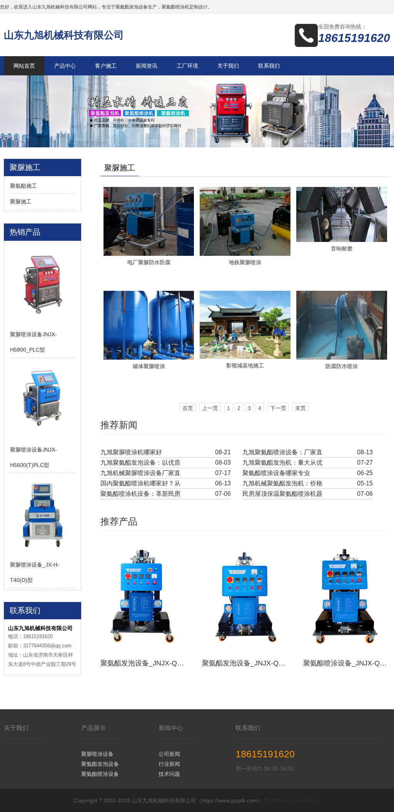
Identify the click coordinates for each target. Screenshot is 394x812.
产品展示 (93, 728)
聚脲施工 (21, 201)
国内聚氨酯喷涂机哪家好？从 (140, 483)
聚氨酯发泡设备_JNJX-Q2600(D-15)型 (245, 663)
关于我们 (228, 66)
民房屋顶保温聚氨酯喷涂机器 (282, 493)
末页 (300, 408)
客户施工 (106, 66)
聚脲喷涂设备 (97, 754)
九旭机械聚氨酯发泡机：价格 (282, 483)
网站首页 (24, 66)
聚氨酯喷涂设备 (100, 774)
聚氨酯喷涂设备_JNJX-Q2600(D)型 (346, 663)
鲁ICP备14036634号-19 (292, 800)
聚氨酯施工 (23, 186)
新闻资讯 (146, 66)
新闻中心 (171, 728)
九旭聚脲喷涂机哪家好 (131, 452)
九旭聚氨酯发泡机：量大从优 (282, 462)
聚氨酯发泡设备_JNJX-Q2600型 (143, 663)
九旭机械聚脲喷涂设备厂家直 (140, 473)
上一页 (210, 408)
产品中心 (65, 66)
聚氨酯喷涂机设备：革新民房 (140, 493)
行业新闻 (169, 764)
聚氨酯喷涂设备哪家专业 (276, 473)
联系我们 (269, 66)
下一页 (278, 408)
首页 (187, 408)
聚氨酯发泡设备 (100, 764)
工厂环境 (187, 66)
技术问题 (169, 774)
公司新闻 (169, 754)
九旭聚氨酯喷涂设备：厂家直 (282, 452)
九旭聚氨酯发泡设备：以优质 (140, 462)
